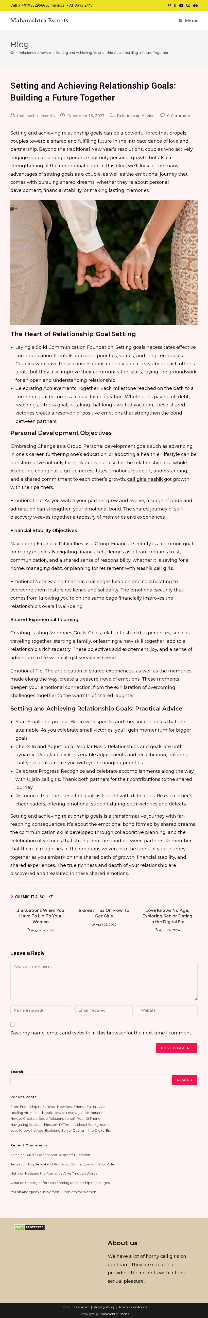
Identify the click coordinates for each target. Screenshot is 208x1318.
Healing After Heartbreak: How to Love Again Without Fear (58, 1113)
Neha (14, 1173)
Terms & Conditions (133, 1307)
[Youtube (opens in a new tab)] (181, 5)
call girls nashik (145, 479)
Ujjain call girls (43, 779)
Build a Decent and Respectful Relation (57, 1155)
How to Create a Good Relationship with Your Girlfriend (55, 1118)
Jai (12, 1164)
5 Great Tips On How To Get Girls (104, 913)
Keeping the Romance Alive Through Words (61, 1173)
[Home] (12, 53)
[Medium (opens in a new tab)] (195, 5)
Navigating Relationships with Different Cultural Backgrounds (60, 1125)
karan (15, 1155)
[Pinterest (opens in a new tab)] (169, 5)
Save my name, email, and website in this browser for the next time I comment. (101, 1033)
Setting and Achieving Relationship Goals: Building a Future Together (112, 53)
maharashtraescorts (36, 115)
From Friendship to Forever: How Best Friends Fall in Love (57, 1107)
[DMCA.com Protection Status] (29, 1227)
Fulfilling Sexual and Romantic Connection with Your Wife (67, 1164)
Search (16, 1071)
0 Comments (180, 115)
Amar (14, 1183)
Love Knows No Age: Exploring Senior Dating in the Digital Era (167, 916)
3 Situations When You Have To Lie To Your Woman (40, 916)
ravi (13, 1192)
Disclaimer (82, 1307)
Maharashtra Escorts (39, 21)
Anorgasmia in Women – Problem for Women (59, 1192)
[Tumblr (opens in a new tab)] (175, 5)
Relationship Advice (135, 115)
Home (65, 1307)
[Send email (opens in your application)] (188, 5)
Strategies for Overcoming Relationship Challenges (67, 1183)
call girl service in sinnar (88, 658)
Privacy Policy (104, 1307)
